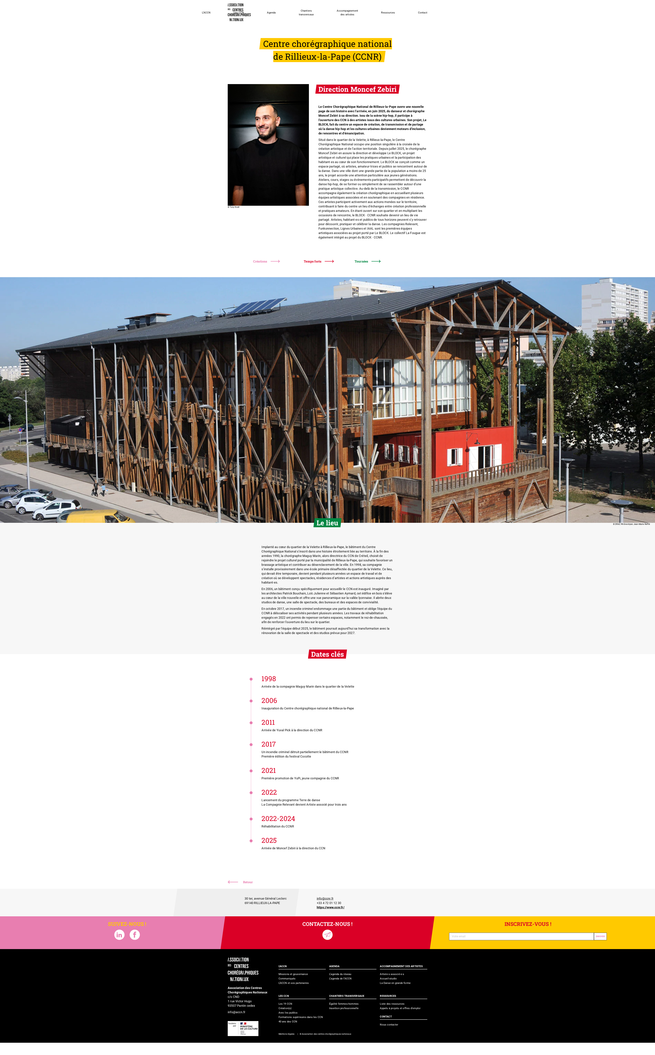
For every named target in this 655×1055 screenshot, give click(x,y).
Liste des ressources (392, 1003)
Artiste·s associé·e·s (392, 974)
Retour (248, 882)
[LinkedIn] (119, 935)
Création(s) (285, 1008)
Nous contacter (389, 1024)
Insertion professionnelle (344, 1008)
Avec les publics (288, 1012)
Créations (260, 261)
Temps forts (312, 261)
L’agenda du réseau (340, 974)
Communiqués (287, 978)
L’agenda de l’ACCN (340, 978)
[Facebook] (135, 935)
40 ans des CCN (288, 1021)
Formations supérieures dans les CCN (301, 1017)
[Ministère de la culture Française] (243, 1028)
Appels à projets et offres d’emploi (400, 1008)
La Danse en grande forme (395, 983)
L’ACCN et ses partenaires (294, 983)
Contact (422, 12)
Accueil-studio (388, 978)
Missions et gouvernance (293, 974)
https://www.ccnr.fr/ (331, 907)
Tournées (361, 261)
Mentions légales (287, 1034)
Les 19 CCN (285, 1003)
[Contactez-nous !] (327, 935)
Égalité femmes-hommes (344, 1003)
